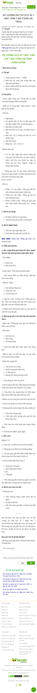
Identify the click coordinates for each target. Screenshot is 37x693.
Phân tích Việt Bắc (25, 607)
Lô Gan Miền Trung (8, 650)
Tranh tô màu (6, 621)
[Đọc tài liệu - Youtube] (20, 685)
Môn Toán (5, 613)
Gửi (31, 563)
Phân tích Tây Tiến (8, 618)
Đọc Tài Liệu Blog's (8, 644)
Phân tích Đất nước (25, 618)
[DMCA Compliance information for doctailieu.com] (25, 676)
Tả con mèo (23, 613)
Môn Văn (4, 607)
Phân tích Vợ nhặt (25, 636)
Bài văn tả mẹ (23, 610)
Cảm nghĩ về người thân (27, 646)
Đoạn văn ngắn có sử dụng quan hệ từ (15, 589)
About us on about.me (9, 627)
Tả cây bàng (23, 643)
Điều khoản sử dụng (22, 681)
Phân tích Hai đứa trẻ (26, 621)
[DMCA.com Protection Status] (15, 676)
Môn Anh (4, 610)
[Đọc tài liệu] (17, 685)
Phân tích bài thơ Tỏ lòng (27, 615)
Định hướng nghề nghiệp (27, 624)
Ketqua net (5, 647)
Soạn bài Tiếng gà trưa (22, 239)
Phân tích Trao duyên (26, 649)
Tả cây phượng (6, 624)
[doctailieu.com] (18, 660)
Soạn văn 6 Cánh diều (9, 636)
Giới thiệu (11, 681)
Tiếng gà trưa (7, 48)
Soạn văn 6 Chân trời (8, 638)
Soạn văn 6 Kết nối (8, 641)
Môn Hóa (5, 615)
